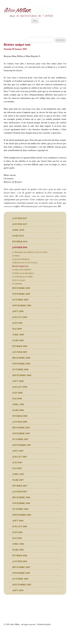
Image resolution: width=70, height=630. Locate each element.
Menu (35, 20)
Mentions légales (44, 624)
